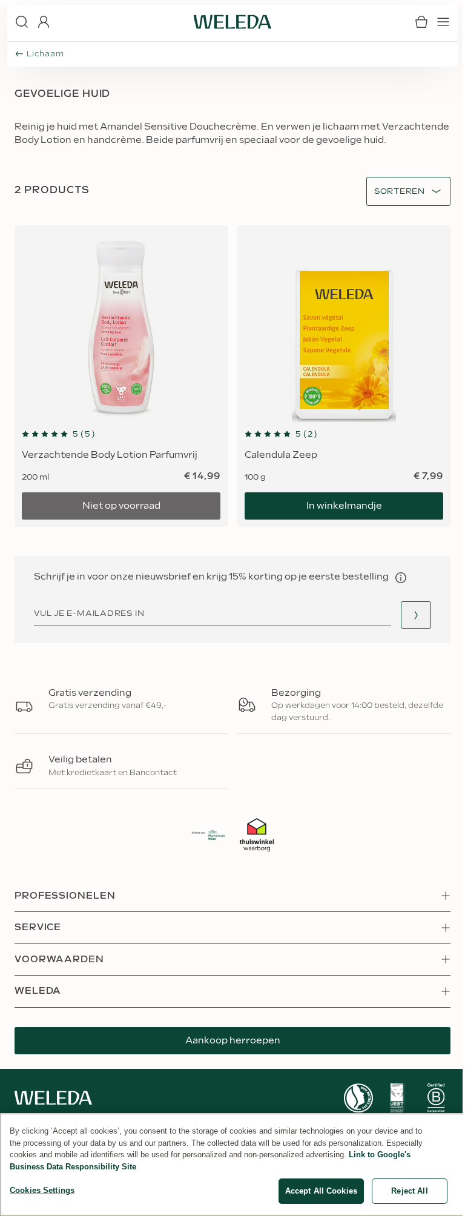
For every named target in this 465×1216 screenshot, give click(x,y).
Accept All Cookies (321, 1190)
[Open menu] (443, 22)
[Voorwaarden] (401, 577)
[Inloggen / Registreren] (43, 22)
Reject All (409, 1190)
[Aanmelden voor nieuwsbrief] (416, 615)
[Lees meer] (358, 1098)
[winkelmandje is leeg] (421, 22)
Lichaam (45, 54)
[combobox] (399, 192)
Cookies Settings (42, 1190)
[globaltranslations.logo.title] (232, 22)
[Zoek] (22, 22)
